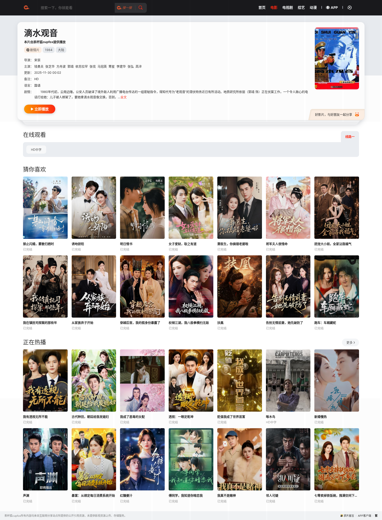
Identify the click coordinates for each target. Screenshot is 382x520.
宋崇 (37, 60)
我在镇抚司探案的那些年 (40, 322)
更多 (349, 342)
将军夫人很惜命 (277, 244)
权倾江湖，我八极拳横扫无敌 (189, 322)
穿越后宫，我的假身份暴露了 (140, 322)
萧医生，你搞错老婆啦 (232, 244)
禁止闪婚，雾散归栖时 (38, 244)
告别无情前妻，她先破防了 (284, 322)
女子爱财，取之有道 (183, 244)
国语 (37, 85)
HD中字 (36, 149)
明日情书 (126, 244)
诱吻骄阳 (78, 244)
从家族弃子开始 (82, 322)
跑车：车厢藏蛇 (325, 322)
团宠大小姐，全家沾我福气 (332, 244)
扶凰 (220, 322)
